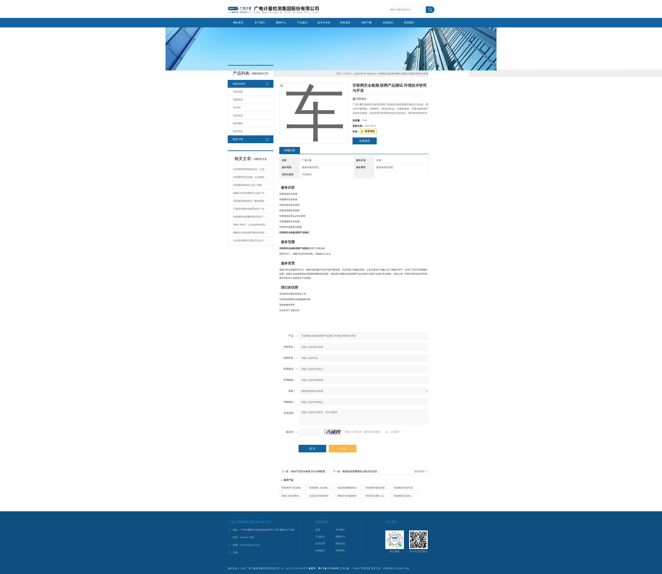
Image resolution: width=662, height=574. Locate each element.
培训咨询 (238, 99)
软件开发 (238, 131)
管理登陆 (365, 568)
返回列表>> (420, 471)
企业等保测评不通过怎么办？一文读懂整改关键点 (253, 240)
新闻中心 (281, 22)
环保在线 (388, 568)
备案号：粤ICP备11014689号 (323, 568)
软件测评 (238, 123)
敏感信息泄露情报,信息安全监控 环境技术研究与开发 (371, 471)
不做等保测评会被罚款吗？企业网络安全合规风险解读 (253, 209)
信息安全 (238, 115)
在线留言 (388, 22)
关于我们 (259, 22)
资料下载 (366, 22)
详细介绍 (289, 150)
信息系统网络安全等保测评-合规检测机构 (349, 487)
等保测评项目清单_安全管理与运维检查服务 (377, 487)
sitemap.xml (401, 568)
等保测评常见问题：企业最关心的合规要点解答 (253, 177)
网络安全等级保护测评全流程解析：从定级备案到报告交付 (253, 232)
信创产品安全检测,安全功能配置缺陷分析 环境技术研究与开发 (324, 471)
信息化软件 (239, 83)
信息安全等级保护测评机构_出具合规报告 (321, 496)
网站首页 (238, 22)
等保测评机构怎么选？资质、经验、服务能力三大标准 (253, 185)
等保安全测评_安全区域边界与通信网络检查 (377, 496)
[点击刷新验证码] (332, 432)
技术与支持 (323, 22)
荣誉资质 (345, 22)
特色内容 (238, 91)
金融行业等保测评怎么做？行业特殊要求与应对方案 (253, 193)
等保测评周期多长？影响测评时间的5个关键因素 (253, 201)
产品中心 (347, 73)
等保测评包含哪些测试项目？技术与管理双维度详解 (253, 217)
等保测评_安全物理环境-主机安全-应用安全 (321, 487)
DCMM (236, 107)
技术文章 (320, 543)
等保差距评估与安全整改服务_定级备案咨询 (406, 487)
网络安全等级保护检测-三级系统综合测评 (349, 496)
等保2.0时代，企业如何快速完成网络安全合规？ (253, 224)
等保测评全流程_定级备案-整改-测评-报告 (406, 496)
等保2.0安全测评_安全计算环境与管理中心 (293, 496)
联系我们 (409, 22)
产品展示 (302, 22)
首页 (339, 73)
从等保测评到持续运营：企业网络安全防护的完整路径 (253, 169)
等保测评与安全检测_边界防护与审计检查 (293, 487)
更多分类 (238, 139)
